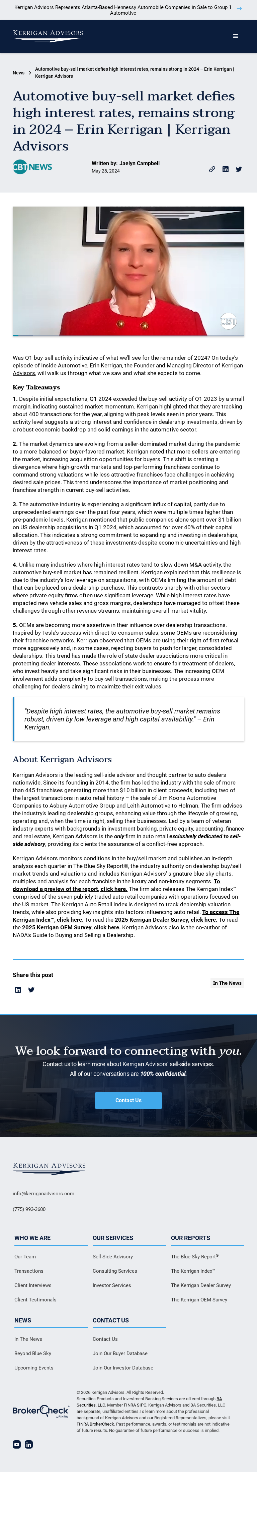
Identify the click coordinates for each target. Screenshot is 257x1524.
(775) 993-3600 (29, 1209)
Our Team (25, 1257)
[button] (236, 36)
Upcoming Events (34, 1368)
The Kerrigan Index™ (193, 1271)
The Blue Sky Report (195, 1256)
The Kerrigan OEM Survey (199, 1300)
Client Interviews (33, 1285)
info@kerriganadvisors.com (43, 1194)
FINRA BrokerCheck (95, 1424)
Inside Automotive (64, 365)
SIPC (141, 1405)
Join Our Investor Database (123, 1368)
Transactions (29, 1271)
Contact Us (128, 1100)
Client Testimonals (35, 1300)
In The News (28, 1339)
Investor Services (112, 1285)
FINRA (130, 1405)
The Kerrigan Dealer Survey (201, 1285)
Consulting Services (115, 1271)
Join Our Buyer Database (120, 1353)
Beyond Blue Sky (32, 1353)
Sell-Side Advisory (113, 1257)
